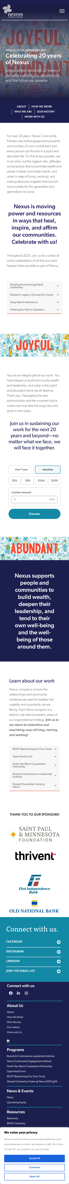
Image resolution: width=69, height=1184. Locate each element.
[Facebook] (11, 994)
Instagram (15, 951)
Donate (34, 514)
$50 (27, 480)
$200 (54, 480)
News (10, 1097)
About (21, 106)
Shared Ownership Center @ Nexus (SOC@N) (32, 1081)
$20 (14, 480)
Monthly (48, 469)
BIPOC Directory (16, 1123)
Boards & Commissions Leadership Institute (30, 1056)
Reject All (34, 1176)
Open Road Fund (16, 1071)
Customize (34, 1167)
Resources (12, 1118)
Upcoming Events (16, 1102)
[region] (34, 1155)
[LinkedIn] (18, 994)
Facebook (14, 941)
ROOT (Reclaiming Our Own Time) (26, 1076)
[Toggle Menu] (62, 11)
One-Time (21, 469)
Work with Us (34, 117)
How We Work (41, 106)
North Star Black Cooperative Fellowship (29, 1066)
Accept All (34, 1158)
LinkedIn (13, 961)
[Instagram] (26, 994)
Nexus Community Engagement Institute (29, 1061)
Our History (46, 111)
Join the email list (20, 971)
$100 (41, 480)
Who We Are (23, 111)
